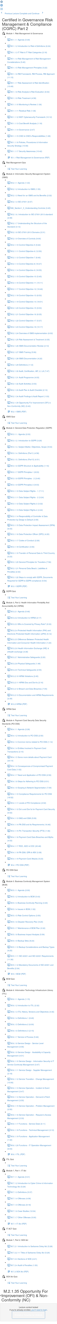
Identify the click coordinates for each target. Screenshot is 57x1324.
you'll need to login (39, 1309)
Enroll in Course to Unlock (28, 1315)
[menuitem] (1, 6)
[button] (1, 2)
